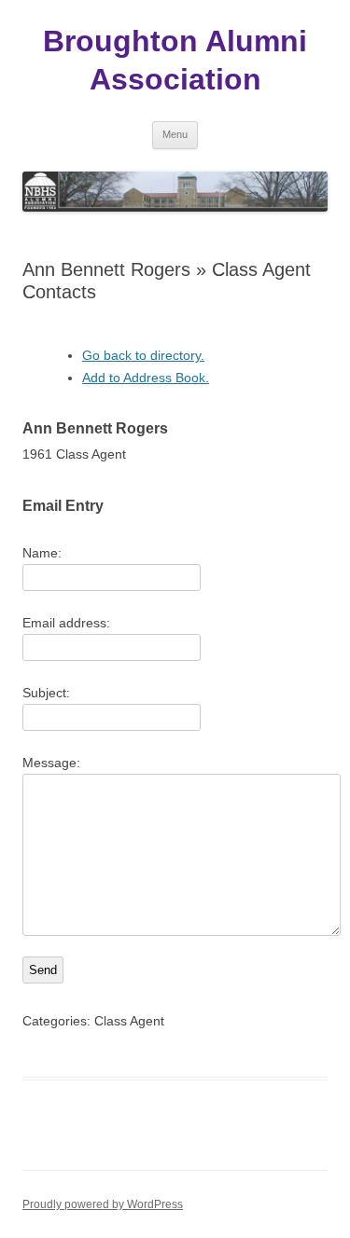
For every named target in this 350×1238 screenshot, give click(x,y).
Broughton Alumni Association (175, 60)
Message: (51, 762)
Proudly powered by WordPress (102, 1204)
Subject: (46, 692)
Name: (42, 552)
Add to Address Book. (145, 377)
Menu (175, 134)
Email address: (66, 622)
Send (43, 970)
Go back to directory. (143, 355)
